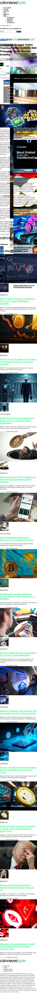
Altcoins (6, 11)
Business (10, 19)
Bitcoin (5, 9)
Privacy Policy (7, 971)
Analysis (9, 21)
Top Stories (7, 8)
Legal (5, 967)
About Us (6, 966)
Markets (6, 14)
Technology (11, 22)
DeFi (4, 12)
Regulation (10, 17)
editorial (2, 72)
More (5, 16)
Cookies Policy (8, 969)
